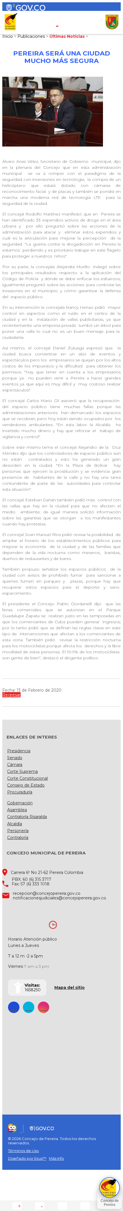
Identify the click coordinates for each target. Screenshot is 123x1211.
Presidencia (18, 750)
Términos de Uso (23, 1150)
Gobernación (20, 803)
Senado (14, 757)
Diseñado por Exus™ (27, 1158)
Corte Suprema (22, 771)
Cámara (14, 764)
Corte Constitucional (27, 778)
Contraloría (17, 837)
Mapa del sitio (69, 987)
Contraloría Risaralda (27, 816)
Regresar (11, 694)
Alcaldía (14, 823)
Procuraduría (19, 792)
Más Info (56, 1158)
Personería (18, 830)
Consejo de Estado (26, 785)
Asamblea (17, 809)
